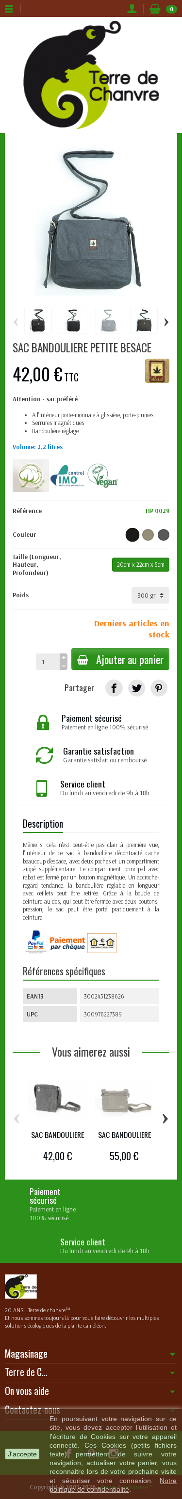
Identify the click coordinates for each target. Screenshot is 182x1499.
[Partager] (113, 688)
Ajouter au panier (130, 659)
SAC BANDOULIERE (57, 1134)
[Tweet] (136, 688)
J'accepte (22, 1454)
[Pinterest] (158, 688)
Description (43, 824)
